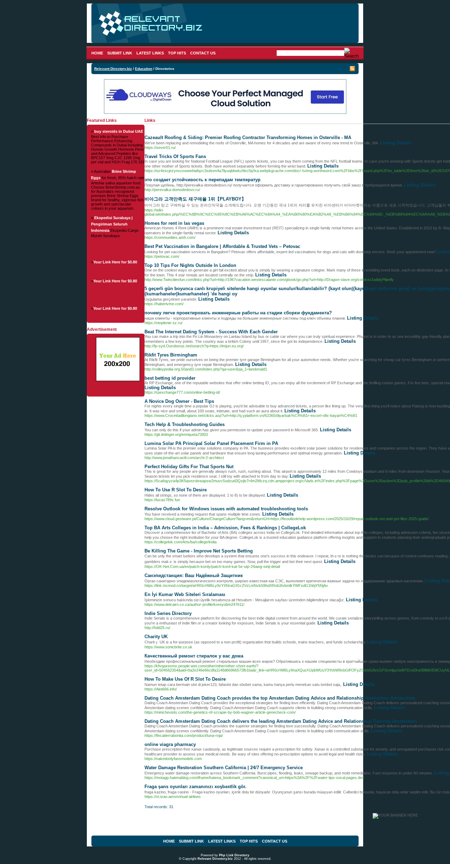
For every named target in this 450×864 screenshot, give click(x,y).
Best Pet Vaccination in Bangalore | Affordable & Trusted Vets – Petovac (222, 246)
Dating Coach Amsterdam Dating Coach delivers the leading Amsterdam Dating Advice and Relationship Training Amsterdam (280, 721)
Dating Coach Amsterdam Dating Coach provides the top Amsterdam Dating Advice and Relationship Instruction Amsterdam (279, 698)
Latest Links (150, 53)
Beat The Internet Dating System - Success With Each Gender (211, 331)
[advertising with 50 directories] (118, 380)
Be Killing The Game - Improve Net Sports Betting (198, 551)
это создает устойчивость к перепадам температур (202, 179)
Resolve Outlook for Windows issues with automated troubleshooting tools (226, 508)
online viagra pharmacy (170, 744)
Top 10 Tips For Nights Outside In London (190, 265)
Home (97, 53)
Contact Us (203, 53)
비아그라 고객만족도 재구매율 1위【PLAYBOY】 (195, 199)
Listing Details (395, 142)
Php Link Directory (234, 855)
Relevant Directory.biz (113, 69)
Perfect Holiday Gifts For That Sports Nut (188, 466)
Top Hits (177, 53)
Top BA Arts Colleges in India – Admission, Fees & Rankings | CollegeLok (225, 527)
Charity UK (156, 636)
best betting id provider (169, 378)
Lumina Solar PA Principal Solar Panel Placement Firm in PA (211, 443)
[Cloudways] (225, 113)
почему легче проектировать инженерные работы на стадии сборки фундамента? (238, 312)
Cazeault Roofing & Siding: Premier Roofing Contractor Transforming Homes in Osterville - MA (247, 137)
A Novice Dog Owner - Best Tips (179, 401)
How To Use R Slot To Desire (175, 489)
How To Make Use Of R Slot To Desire (185, 679)
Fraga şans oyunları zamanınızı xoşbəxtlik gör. (195, 786)
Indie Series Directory (168, 613)
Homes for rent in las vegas (174, 223)
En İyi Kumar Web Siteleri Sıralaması (184, 594)
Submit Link (119, 53)
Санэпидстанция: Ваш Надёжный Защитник (193, 575)
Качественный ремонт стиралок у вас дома (193, 656)
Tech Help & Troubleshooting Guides (184, 424)
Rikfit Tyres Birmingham (170, 355)
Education (143, 69)
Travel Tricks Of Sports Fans (175, 156)
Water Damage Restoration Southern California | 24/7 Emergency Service (223, 767)
